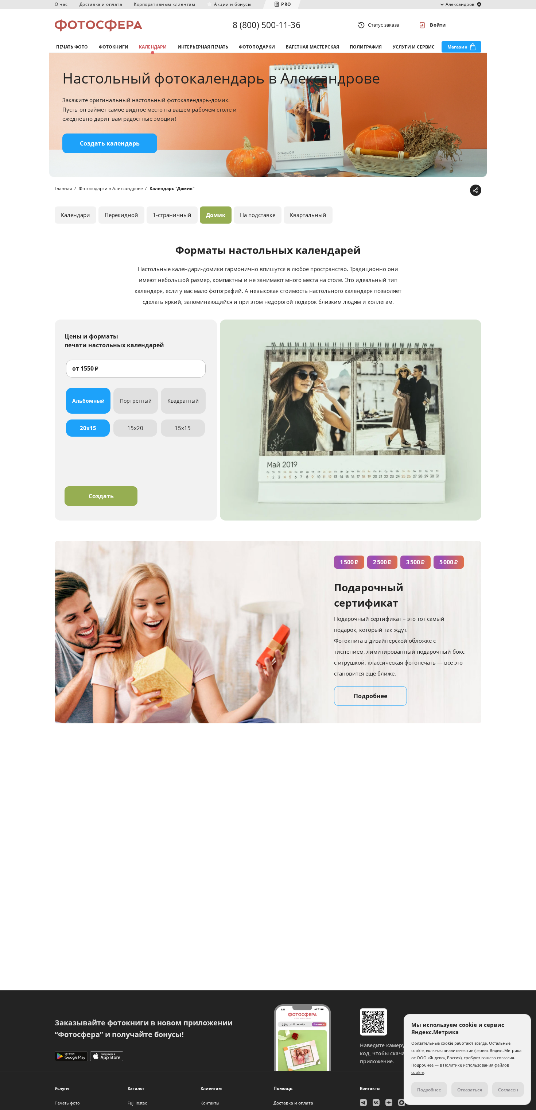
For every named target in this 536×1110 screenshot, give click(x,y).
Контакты (210, 1103)
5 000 (448, 562)
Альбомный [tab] (88, 400)
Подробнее (370, 696)
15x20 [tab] (135, 428)
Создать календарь (110, 143)
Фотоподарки (257, 47)
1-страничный (172, 214)
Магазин (457, 47)
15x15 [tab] (183, 428)
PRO (286, 4)
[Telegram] (418, 190)
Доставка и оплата (101, 4)
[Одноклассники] (452, 190)
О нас (61, 4)
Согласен (508, 1090)
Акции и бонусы (232, 4)
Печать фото (72, 47)
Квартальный (308, 214)
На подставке (257, 214)
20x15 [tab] (88, 428)
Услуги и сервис (414, 47)
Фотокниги (113, 47)
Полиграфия (366, 47)
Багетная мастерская (312, 47)
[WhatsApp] (429, 190)
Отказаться (469, 1090)
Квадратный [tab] (183, 400)
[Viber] (463, 190)
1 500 (349, 562)
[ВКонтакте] (440, 190)
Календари (153, 47)
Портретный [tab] (136, 400)
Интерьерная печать (203, 47)
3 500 (415, 562)
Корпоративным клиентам (164, 4)
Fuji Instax (137, 1103)
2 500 (382, 562)
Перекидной (121, 214)
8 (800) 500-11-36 (266, 25)
